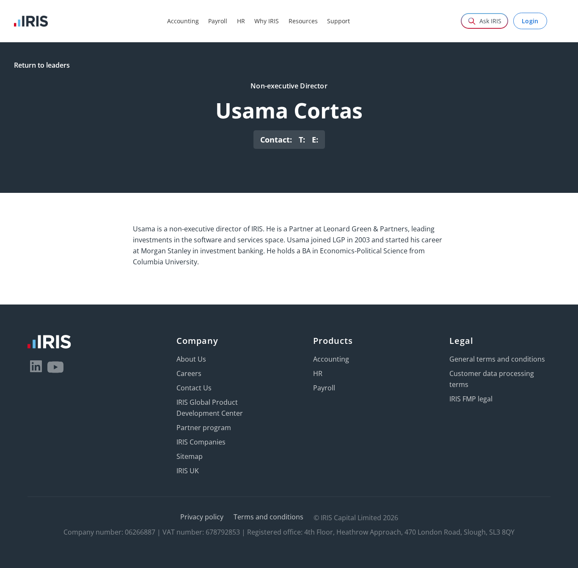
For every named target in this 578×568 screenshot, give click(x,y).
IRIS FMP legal (471, 398)
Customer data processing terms (491, 379)
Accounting (331, 359)
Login (530, 21)
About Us (191, 359)
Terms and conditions (268, 516)
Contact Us (194, 387)
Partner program (203, 427)
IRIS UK (187, 470)
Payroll (324, 387)
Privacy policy (201, 516)
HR (317, 373)
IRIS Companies (201, 442)
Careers (188, 373)
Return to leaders (42, 65)
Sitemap (189, 456)
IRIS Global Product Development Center (209, 408)
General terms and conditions (497, 359)
